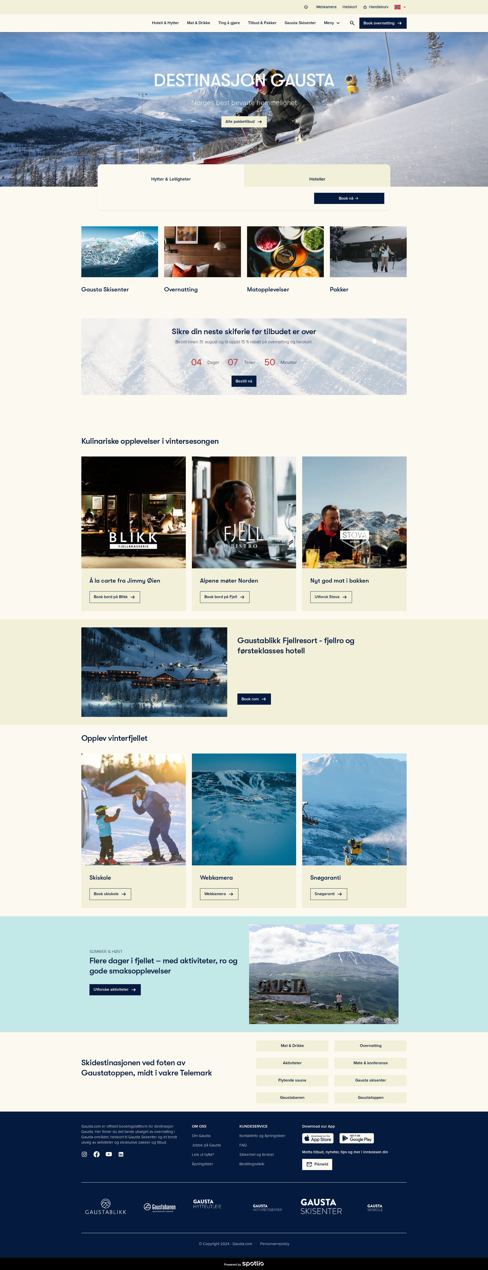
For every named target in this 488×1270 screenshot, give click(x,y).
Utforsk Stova (331, 597)
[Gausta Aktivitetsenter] (267, 1208)
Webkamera (219, 894)
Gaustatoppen (371, 1097)
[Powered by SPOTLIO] (244, 1264)
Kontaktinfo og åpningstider (262, 1135)
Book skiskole (110, 894)
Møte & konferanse (371, 1063)
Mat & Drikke (292, 1045)
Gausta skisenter (370, 1080)
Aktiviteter (292, 1063)
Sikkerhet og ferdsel (256, 1154)
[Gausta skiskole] (375, 1208)
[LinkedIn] (121, 1154)
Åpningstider (202, 1164)
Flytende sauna (292, 1080)
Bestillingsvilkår (252, 1164)
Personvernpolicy (274, 1244)
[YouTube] (109, 1154)
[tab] (171, 175)
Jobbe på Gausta (206, 1145)
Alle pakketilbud (244, 121)
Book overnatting (383, 23)
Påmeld (317, 1164)
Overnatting (371, 1045)
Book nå (346, 198)
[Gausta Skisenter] (321, 1208)
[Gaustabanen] (159, 1208)
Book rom (254, 699)
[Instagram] (84, 1154)
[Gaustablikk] (105, 1208)
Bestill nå (244, 381)
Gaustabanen (292, 1097)
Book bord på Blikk (115, 597)
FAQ (243, 1145)
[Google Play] (357, 1138)
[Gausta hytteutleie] (213, 1208)
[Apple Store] (317, 1138)
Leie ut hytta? (203, 1154)
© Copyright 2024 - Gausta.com (225, 1244)
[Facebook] (97, 1154)
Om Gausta (201, 1135)
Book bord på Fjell (224, 597)
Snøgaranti (329, 894)
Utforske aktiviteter (115, 989)
